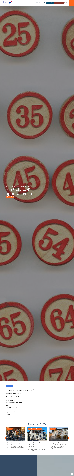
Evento (11, 186)
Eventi (37, 2)
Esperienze (42, 2)
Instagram (10, 414)
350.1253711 (9, 409)
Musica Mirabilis (49, 2)
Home (7, 186)
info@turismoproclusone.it (14, 411)
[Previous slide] (5, 438)
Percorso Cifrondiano (59, 2)
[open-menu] (71, 3)
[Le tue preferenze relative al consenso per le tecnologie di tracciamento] (72, 474)
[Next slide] (68, 438)
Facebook (9, 412)
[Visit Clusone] (7, 2)
